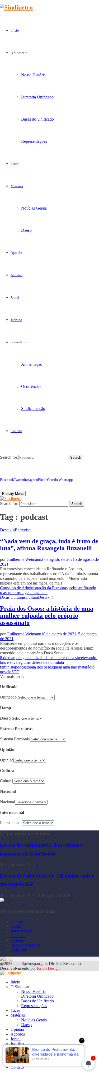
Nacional (7, 802)
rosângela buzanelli (32, 592)
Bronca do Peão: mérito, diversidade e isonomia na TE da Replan (41, 849)
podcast (74, 588)
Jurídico (16, 320)
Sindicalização (33, 408)
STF (15, 672)
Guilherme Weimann (24, 559)
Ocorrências (31, 386)
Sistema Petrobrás (15, 739)
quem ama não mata (69, 667)
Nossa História (33, 75)
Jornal (15, 297)
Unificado (8, 697)
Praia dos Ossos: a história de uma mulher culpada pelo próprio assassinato (46, 615)
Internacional (11, 822)
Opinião (16, 253)
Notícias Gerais (34, 208)
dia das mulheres (52, 657)
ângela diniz (28, 657)
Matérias (17, 186)
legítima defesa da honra (37, 662)
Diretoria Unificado (37, 97)
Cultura (32, 597)
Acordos (16, 275)
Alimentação (31, 364)
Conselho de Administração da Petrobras (34, 588)
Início (15, 30)
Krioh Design (48, 968)
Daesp (26, 230)
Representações (34, 141)
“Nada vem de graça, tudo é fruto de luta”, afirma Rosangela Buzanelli (49, 545)
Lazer (14, 164)
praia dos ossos (40, 667)
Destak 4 (7, 530)
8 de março (9, 657)
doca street (75, 657)
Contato (16, 431)
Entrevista (23, 530)
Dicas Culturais (13, 597)
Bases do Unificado (37, 119)
